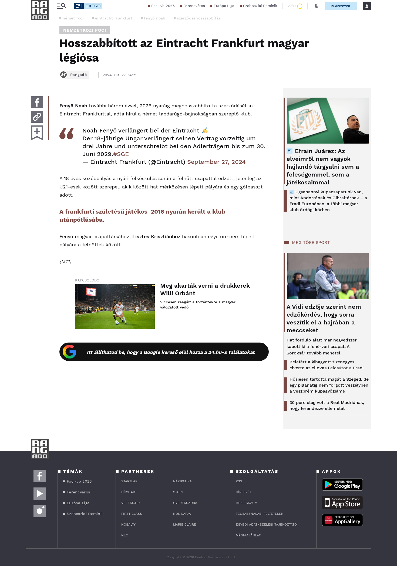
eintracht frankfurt (114, 18)
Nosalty (128, 524)
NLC (124, 535)
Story (178, 492)
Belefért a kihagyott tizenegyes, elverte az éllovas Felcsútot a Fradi (327, 364)
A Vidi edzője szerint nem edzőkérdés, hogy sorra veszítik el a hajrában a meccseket (324, 318)
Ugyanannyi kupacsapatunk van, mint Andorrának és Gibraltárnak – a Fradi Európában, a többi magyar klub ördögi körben (328, 200)
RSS (239, 481)
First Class (131, 514)
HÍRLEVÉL (244, 492)
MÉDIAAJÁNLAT (248, 535)
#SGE (121, 154)
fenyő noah (155, 18)
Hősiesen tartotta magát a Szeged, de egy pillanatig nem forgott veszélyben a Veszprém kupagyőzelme (329, 385)
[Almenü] (61, 6)
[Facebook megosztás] (37, 102)
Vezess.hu (130, 503)
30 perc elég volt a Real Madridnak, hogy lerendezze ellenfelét (327, 405)
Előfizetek (340, 6)
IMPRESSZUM (246, 503)
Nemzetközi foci (84, 30)
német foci (73, 18)
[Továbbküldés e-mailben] (37, 117)
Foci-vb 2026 (163, 6)
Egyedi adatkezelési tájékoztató (266, 524)
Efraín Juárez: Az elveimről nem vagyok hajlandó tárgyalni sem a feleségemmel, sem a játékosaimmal (323, 167)
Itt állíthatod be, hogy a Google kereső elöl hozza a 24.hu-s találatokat (171, 352)
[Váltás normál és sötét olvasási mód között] (316, 6)
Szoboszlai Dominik (260, 6)
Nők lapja (182, 514)
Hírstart (129, 492)
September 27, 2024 (216, 161)
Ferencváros (194, 6)
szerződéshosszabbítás (199, 18)
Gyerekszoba (185, 503)
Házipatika (182, 481)
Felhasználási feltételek (259, 514)
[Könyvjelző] (37, 132)
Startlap (129, 481)
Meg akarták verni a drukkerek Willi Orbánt (205, 289)
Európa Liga (224, 6)
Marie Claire (184, 524)
